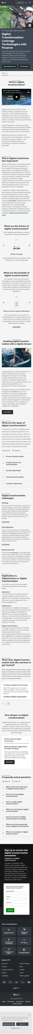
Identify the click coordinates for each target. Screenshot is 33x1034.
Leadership (5, 975)
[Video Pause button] (30, 25)
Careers (4, 972)
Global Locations (24, 975)
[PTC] (16, 995)
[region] (15, 1023)
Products (4, 966)
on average (14, 552)
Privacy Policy (20, 1001)
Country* (8, 896)
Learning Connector (7, 969)
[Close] (29, 1015)
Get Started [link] (24, 66)
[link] (7, 412)
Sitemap (27, 1001)
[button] (8, 703)
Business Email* (10, 891)
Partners (22, 969)
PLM (15, 391)
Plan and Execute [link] (10, 66)
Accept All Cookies (9, 1024)
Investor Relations (25, 963)
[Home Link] (3, 31)
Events (22, 972)
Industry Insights (9, 30)
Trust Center (10, 1001)
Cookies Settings (17, 1003)
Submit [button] (10, 910)
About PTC (5, 963)
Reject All (22, 1024)
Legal (3, 1001)
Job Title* (8, 902)
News (21, 966)
